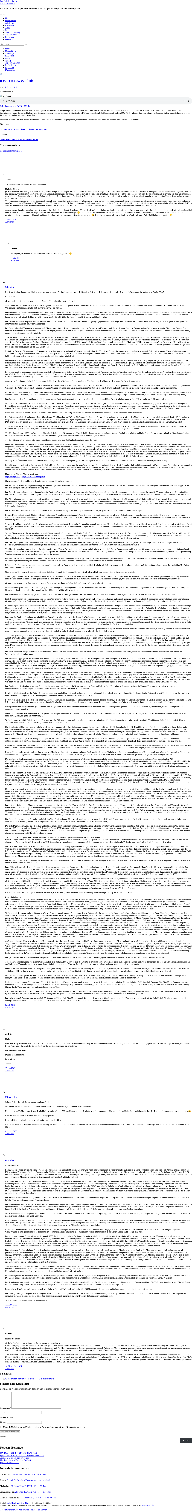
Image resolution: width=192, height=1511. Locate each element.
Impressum (9, 37)
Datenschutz (10, 39)
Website (3, 1422)
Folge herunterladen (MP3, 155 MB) (15, 106)
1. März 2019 (10, 219)
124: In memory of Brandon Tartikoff (15, 1460)
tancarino (9, 1160)
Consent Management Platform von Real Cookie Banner (23, 1510)
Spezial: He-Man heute (9, 1462)
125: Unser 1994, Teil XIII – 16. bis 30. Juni (18, 1453)
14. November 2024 (13, 1366)
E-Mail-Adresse (7, 1417)
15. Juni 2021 (10, 1068)
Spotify (8, 30)
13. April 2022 (11, 1305)
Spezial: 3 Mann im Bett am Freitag (14, 1458)
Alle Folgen (10, 23)
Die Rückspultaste (7, 3)
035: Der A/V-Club (16, 81)
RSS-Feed (9, 25)
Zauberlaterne (11, 35)
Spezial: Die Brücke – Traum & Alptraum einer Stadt (22, 1455)
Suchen (3, 1436)
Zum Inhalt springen (8, 1)
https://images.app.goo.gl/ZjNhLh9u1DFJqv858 (25, 476)
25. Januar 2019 (10, 87)
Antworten (9, 222)
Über (7, 18)
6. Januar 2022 (11, 1131)
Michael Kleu (11, 1097)
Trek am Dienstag (12, 32)
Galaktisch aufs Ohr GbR (18, 1503)
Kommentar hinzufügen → (11, 151)
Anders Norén (148, 1505)
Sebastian (9, 287)
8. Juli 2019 (10, 1005)
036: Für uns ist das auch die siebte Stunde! (19, 139)
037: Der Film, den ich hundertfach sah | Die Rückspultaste (29, 1379)
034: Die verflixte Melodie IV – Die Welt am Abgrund (23, 129)
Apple (7, 28)
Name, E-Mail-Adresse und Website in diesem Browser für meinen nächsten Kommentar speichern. (44, 1427)
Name (3, 1412)
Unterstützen (10, 20)
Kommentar (5, 1408)
